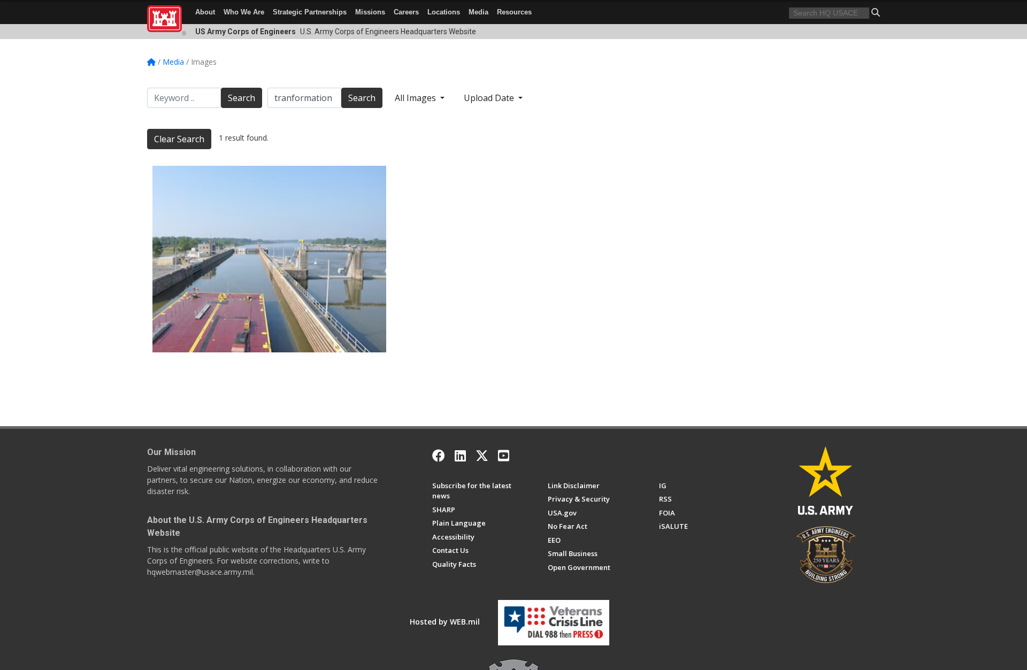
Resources (514, 12)
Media (478, 12)
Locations (443, 12)
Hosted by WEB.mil (445, 622)
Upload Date (490, 98)
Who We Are (244, 12)
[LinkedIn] (460, 455)
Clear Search (179, 139)
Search (241, 98)
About (205, 12)
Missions (370, 12)
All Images (416, 98)
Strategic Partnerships (310, 12)
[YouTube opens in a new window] (503, 455)
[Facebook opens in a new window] (438, 455)
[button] (875, 12)
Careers (406, 12)
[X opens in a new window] (482, 455)
